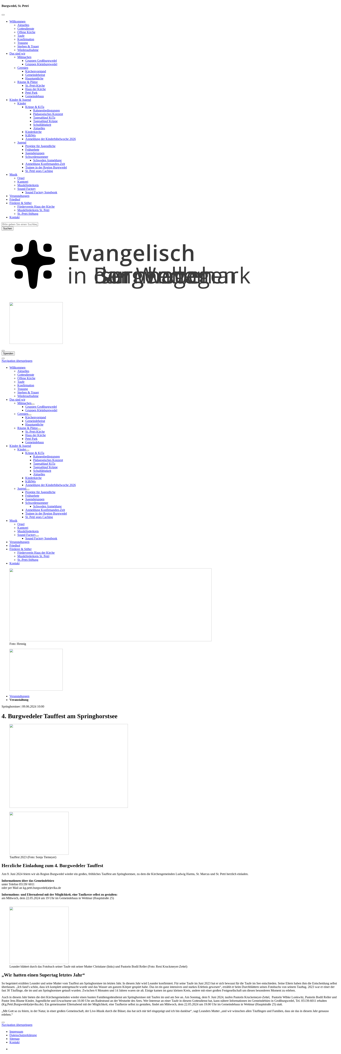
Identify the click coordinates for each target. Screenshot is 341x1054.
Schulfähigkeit (42, 124)
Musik (13, 174)
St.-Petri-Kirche (35, 85)
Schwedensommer (36, 156)
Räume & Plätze (27, 82)
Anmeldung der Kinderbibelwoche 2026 (50, 139)
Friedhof (14, 199)
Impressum (16, 1031)
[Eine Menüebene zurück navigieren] (3, 14)
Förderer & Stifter (20, 203)
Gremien (22, 67)
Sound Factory (26, 188)
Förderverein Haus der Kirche (36, 206)
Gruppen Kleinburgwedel (41, 64)
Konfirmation (25, 39)
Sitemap (14, 1038)
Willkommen (17, 21)
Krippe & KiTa (34, 107)
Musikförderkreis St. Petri (33, 210)
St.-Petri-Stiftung (27, 213)
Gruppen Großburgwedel (41, 60)
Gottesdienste (25, 28)
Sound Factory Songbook (41, 192)
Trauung (22, 42)
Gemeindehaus (34, 96)
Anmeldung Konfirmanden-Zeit (45, 164)
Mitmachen (24, 57)
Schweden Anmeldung (47, 160)
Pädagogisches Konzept (48, 114)
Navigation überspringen (17, 360)
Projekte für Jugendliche (40, 146)
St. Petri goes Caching (39, 171)
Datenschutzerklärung (23, 1035)
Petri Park (31, 92)
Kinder (21, 103)
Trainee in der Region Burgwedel (46, 167)
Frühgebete (32, 149)
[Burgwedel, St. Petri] (170, 297)
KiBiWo (30, 135)
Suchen (7, 228)
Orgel (20, 178)
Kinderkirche (33, 131)
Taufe (20, 35)
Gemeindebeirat (35, 75)
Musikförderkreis (28, 185)
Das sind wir (17, 53)
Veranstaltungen (19, 196)
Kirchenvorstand (35, 71)
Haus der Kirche (35, 89)
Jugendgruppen (34, 153)
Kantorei (22, 181)
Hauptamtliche (34, 78)
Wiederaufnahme (27, 50)
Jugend (21, 142)
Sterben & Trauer (28, 46)
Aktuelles (23, 25)
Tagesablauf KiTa (44, 117)
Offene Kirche (26, 32)
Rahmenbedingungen (46, 110)
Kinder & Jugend (20, 99)
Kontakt (14, 217)
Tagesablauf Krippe (45, 121)
